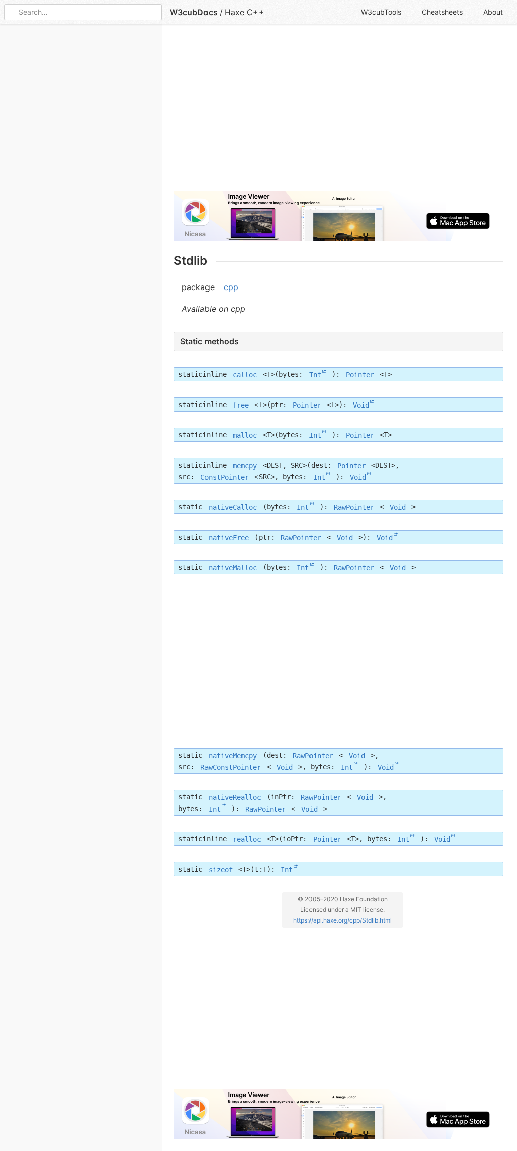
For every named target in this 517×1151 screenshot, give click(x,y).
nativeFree (229, 537)
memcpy (245, 465)
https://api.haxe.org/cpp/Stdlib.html (342, 920)
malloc (245, 435)
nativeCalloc (233, 507)
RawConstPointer (230, 767)
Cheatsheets (442, 12)
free (241, 404)
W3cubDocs (194, 12)
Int (315, 374)
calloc (245, 374)
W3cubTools (381, 12)
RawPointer (354, 507)
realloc (247, 839)
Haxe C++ (244, 12)
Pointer (360, 374)
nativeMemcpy (233, 755)
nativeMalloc (233, 567)
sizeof (221, 869)
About (493, 12)
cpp (231, 287)
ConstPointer (224, 477)
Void (361, 404)
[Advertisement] (338, 112)
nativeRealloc (235, 797)
